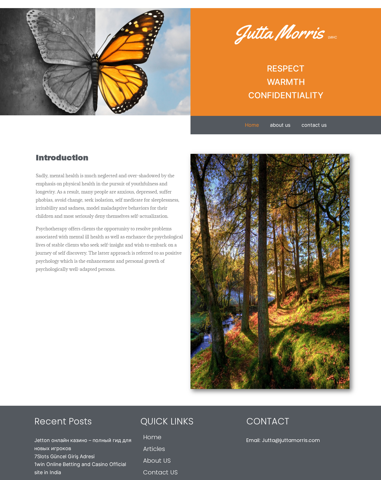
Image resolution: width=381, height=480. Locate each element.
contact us (314, 125)
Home (252, 125)
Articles (154, 449)
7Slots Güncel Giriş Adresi (64, 456)
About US (157, 460)
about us (280, 125)
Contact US (160, 472)
